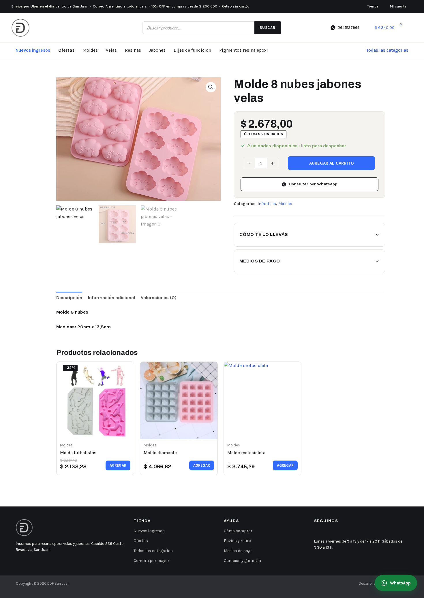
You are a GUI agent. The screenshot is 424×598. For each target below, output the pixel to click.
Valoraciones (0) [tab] (159, 297)
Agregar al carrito (331, 163)
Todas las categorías (153, 550)
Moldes (90, 50)
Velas (111, 50)
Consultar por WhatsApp (313, 184)
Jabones (157, 50)
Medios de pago (259, 261)
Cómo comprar (238, 530)
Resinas (133, 50)
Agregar (118, 465)
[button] (211, 87)
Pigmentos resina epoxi (243, 50)
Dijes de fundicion (192, 50)
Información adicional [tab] (111, 297)
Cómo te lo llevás (263, 234)
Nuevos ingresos (33, 50)
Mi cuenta (398, 6)
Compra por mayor (151, 560)
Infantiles (267, 203)
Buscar (267, 27)
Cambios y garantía (242, 560)
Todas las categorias (387, 50)
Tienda (373, 6)
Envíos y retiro (237, 540)
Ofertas (66, 50)
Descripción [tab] (69, 297)
